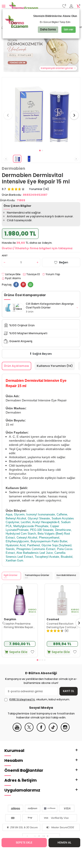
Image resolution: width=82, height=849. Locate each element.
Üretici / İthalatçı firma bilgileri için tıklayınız (37, 248)
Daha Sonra (48, 29)
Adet (5, 255)
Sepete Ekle (24, 842)
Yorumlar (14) (39, 189)
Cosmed (53, 619)
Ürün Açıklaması (16, 366)
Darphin (10, 619)
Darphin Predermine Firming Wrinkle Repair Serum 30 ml (18, 625)
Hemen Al (64, 842)
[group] (41, 112)
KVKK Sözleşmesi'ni (22, 699)
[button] (40, 150)
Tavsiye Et (33, 274)
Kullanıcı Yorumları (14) (55, 366)
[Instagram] (65, 731)
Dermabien (13, 168)
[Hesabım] (71, 6)
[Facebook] (41, 731)
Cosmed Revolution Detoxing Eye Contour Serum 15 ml (61, 625)
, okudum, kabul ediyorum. (39, 699)
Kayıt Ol (68, 691)
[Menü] (3, 6)
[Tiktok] (53, 731)
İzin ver (68, 29)
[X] (29, 731)
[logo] (23, 6)
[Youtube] (17, 731)
